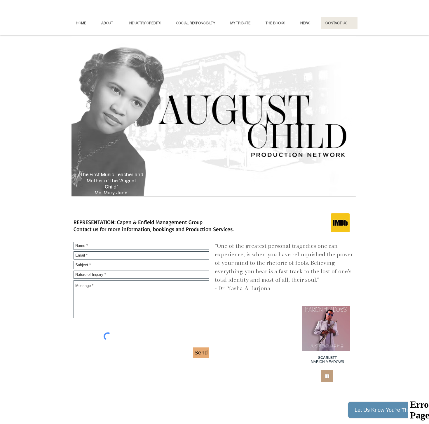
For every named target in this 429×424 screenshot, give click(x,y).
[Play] (327, 376)
